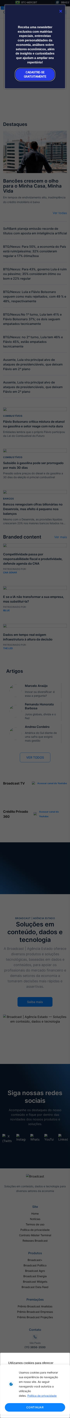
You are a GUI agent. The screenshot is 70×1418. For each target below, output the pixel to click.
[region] (35, 1389)
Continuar (35, 1407)
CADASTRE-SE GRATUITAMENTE (35, 74)
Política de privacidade (42, 1395)
